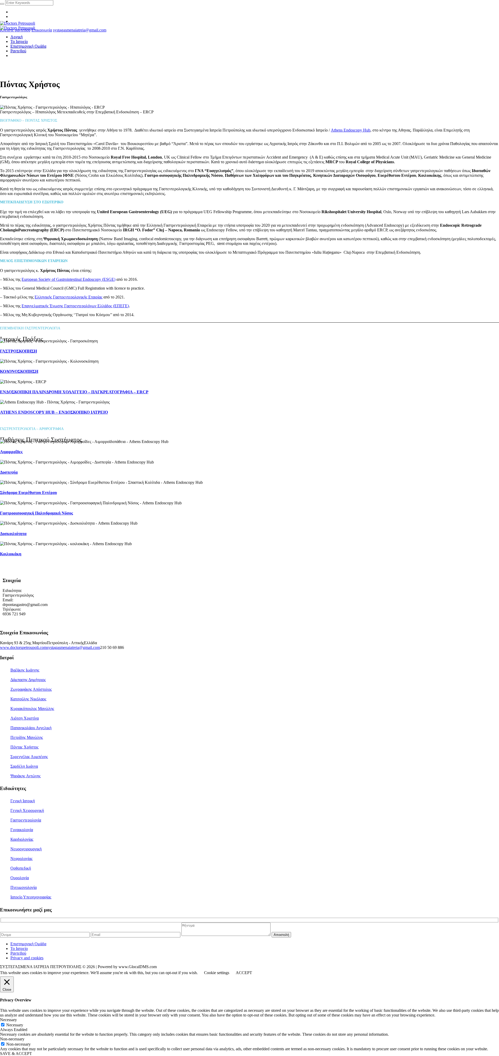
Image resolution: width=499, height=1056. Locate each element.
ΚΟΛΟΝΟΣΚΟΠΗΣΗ (19, 371)
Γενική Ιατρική (22, 801)
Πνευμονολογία (23, 887)
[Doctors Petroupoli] (17, 25)
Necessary (14, 1025)
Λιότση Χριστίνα (24, 718)
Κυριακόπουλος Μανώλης (32, 708)
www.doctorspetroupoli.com (23, 647)
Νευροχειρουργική (26, 849)
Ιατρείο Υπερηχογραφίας (30, 897)
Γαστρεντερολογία (25, 820)
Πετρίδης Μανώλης (26, 737)
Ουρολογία (19, 878)
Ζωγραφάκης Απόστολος (31, 689)
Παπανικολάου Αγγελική (30, 728)
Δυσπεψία (9, 472)
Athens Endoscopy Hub (350, 130)
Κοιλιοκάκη (10, 554)
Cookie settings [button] (216, 972)
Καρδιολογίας (21, 839)
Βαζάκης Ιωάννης (24, 670)
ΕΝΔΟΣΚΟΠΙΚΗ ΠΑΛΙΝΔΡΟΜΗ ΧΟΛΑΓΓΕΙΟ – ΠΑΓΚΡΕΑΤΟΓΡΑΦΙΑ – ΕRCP (74, 392)
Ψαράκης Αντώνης (25, 776)
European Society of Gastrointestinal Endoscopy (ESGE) (68, 279)
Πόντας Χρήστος (24, 747)
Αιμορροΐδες (11, 451)
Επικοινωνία (41, 30)
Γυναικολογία (21, 829)
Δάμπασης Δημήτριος (28, 679)
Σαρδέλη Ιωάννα (24, 766)
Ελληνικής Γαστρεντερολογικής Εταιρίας (68, 297)
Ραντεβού (18, 953)
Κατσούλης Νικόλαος (28, 699)
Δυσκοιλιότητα (13, 533)
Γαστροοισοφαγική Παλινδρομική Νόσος (36, 513)
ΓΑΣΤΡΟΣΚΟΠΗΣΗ (18, 351)
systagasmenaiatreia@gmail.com (79, 30)
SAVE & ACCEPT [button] (16, 1053)
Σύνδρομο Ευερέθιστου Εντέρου (28, 492)
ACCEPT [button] (244, 972)
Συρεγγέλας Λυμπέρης (29, 756)
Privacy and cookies (26, 958)
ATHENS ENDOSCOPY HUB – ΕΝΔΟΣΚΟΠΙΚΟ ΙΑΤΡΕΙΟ (54, 412)
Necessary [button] (8, 1020)
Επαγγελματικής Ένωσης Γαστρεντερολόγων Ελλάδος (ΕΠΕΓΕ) (75, 306)
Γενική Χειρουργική (27, 810)
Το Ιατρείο (19, 948)
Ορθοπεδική (20, 868)
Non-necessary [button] (12, 1039)
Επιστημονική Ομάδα (28, 944)
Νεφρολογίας (21, 858)
